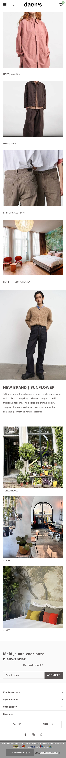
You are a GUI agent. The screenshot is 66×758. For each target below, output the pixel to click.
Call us (17, 724)
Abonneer (53, 675)
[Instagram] (33, 734)
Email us (48, 724)
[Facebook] (25, 734)
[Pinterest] (41, 734)
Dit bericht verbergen (20, 752)
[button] (4, 4)
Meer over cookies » (49, 752)
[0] (60, 4)
